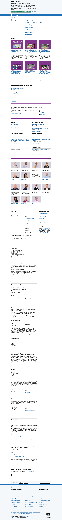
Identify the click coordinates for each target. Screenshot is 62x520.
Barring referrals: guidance (29, 30)
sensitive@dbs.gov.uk (28, 342)
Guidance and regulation (43, 496)
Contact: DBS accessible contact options (18, 287)
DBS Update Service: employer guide (17, 88)
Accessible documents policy (44, 213)
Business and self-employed (15, 496)
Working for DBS (42, 222)
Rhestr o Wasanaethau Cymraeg (16, 513)
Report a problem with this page (45, 482)
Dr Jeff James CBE (45, 179)
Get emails (14, 101)
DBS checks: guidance (29, 27)
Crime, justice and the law (15, 502)
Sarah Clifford (23, 203)
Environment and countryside (30, 496)
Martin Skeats (34, 190)
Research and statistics (43, 498)
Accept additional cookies (15, 11)
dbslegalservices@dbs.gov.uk (30, 410)
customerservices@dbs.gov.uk (30, 218)
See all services (13, 129)
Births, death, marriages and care (16, 494)
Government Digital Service (27, 513)
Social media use (45, 232)
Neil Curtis (34, 203)
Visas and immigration (28, 504)
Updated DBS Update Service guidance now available (16, 51)
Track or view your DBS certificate (31, 24)
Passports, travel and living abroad (31, 502)
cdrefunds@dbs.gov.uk (15, 454)
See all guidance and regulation (36, 131)
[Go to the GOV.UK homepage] (14, 15)
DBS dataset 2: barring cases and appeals (39, 135)
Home (12, 17)
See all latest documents (14, 98)
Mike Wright (44, 190)
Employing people (28, 494)
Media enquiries (41, 218)
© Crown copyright (48, 517)
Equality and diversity (42, 216)
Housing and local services (29, 498)
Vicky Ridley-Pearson (25, 190)
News (40, 494)
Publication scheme (42, 227)
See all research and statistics (36, 143)
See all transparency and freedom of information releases (40, 156)
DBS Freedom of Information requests (38, 153)
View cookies (34, 11)
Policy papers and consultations (44, 500)
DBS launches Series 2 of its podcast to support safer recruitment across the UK (16, 72)
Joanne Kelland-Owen (14, 203)
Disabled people (13, 504)
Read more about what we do (16, 113)
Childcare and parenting (15, 498)
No (26, 482)
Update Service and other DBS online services (40, 128)
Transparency (41, 502)
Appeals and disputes (28, 34)
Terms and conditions (36, 512)
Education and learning (29, 492)
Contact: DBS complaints (15, 422)
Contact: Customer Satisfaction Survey (17, 436)
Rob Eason (13, 179)
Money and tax (27, 500)
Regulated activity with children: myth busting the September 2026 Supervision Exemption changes (31, 51)
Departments (41, 492)
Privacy (14, 512)
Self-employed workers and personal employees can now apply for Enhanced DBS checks (45, 72)
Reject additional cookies (26, 11)
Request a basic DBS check (15, 127)
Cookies (18, 512)
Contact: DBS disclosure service (30, 220)
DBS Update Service (14, 124)
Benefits (12, 492)
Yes (21, 482)
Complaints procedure (43, 215)
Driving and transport (14, 506)
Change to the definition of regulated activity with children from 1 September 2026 (44, 51)
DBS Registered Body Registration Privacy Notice (19, 148)
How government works (43, 504)
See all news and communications (15, 143)
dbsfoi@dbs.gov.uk (28, 392)
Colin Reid (33, 172)
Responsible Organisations (15, 92)
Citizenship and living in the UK (16, 500)
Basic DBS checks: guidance (30, 20)
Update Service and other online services (32, 25)
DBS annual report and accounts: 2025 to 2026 (40, 149)
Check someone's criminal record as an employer (33, 22)
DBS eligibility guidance (29, 29)
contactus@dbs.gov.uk (29, 373)
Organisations (16, 17)
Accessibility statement (24, 512)
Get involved (41, 506)
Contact (30, 512)
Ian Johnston (13, 190)
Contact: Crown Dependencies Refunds (17, 456)
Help (11, 512)
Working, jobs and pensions (29, 506)
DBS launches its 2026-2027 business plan (30, 72)
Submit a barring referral (29, 32)
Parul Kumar (23, 179)
